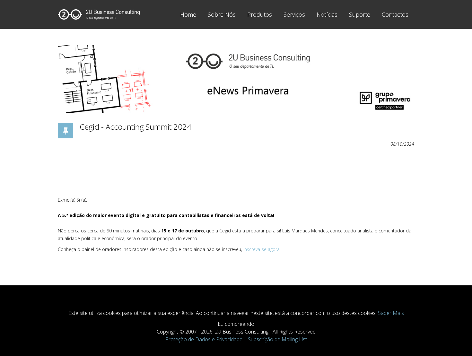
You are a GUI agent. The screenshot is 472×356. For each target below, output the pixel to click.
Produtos (259, 14)
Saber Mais (391, 313)
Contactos (395, 14)
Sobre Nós (222, 14)
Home (188, 14)
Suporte (359, 14)
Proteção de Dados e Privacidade (203, 339)
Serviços (294, 14)
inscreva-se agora (261, 249)
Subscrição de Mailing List (277, 339)
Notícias (327, 14)
